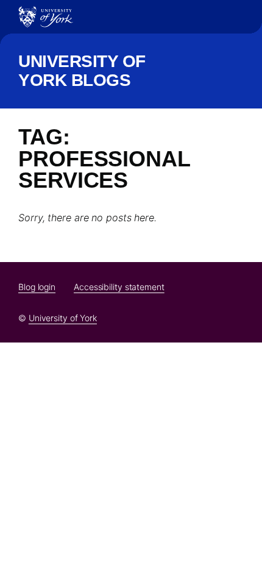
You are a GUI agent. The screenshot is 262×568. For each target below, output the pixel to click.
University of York (63, 318)
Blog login (36, 287)
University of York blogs (82, 70)
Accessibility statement (119, 287)
